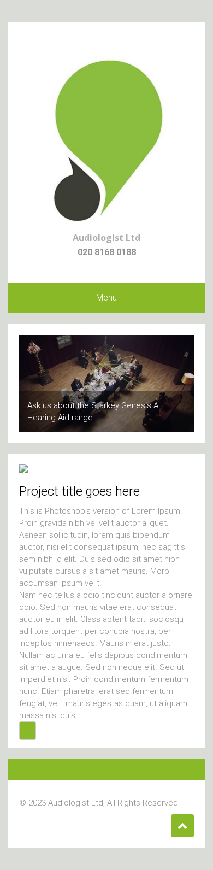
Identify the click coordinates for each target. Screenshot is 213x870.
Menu (106, 297)
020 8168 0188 (107, 252)
